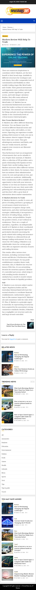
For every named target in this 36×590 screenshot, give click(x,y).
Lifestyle (4, 469)
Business (5, 36)
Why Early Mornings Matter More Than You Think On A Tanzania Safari (24, 390)
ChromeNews (26, 586)
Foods (3, 458)
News (3, 473)
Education (5, 446)
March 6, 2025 (20, 373)
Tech (3, 480)
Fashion (4, 454)
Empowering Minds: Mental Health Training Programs (24, 575)
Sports (4, 477)
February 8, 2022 (15, 45)
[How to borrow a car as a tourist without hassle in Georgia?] (7, 404)
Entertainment (6, 450)
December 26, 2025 (21, 420)
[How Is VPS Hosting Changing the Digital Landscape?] (7, 356)
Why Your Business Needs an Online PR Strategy (24, 370)
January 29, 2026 (20, 407)
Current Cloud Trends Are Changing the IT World (23, 522)
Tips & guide (6, 488)
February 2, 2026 (20, 394)
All (2, 435)
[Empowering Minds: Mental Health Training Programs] (7, 575)
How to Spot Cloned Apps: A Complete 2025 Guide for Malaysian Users (23, 416)
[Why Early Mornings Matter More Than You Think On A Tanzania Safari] (7, 391)
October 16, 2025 (20, 578)
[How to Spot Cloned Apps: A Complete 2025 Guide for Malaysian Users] (7, 417)
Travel (4, 492)
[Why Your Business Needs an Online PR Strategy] (7, 370)
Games (4, 461)
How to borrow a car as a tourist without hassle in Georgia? (23, 403)
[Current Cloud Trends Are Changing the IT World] (7, 522)
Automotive (5, 439)
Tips (3, 484)
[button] (2, 21)
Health (4, 465)
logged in (13, 339)
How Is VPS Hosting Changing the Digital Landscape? (21, 357)
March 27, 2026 (20, 361)
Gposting (6, 45)
